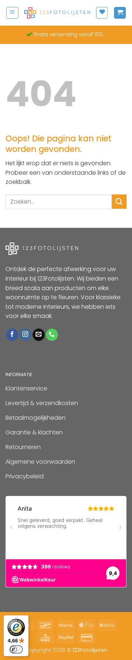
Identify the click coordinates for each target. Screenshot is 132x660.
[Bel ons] (52, 335)
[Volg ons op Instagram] (25, 335)
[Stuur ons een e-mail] (39, 335)
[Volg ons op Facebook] (12, 335)
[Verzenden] (119, 201)
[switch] (16, 649)
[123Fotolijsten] (57, 13)
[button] (12, 13)
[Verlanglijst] (102, 13)
